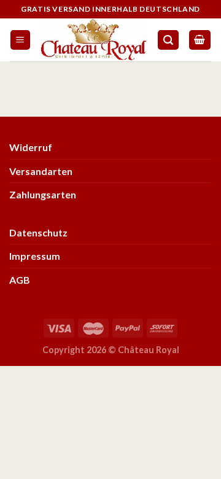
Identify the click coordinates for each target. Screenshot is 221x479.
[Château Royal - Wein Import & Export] (94, 40)
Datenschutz (38, 232)
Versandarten (40, 171)
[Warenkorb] (200, 40)
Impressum (34, 256)
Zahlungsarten (42, 194)
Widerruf (30, 147)
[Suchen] (168, 40)
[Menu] (20, 40)
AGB (19, 280)
